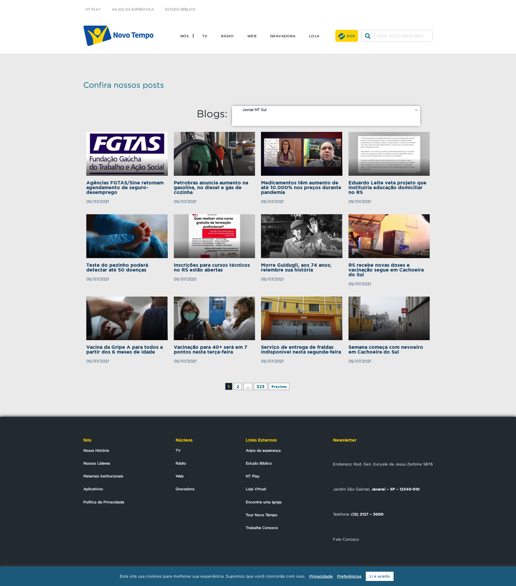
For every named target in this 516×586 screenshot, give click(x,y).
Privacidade (321, 576)
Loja (314, 36)
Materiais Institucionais (103, 476)
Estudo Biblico (259, 463)
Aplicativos (93, 489)
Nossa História (96, 450)
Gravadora (283, 36)
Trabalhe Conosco (262, 528)
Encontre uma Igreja (264, 502)
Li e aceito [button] (379, 576)
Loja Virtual (256, 489)
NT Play (93, 9)
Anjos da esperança (263, 450)
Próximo (279, 386)
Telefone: (358, 514)
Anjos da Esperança (133, 9)
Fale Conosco (346, 539)
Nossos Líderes (96, 463)
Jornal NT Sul (254, 110)
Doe (351, 36)
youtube (431, 4)
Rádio (227, 36)
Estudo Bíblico (180, 9)
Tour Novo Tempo (261, 515)
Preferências (349, 576)
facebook (419, 4)
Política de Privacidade (103, 502)
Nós (184, 36)
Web (252, 36)
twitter (407, 4)
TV (205, 36)
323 (261, 386)
